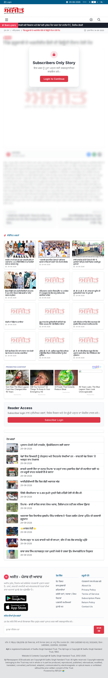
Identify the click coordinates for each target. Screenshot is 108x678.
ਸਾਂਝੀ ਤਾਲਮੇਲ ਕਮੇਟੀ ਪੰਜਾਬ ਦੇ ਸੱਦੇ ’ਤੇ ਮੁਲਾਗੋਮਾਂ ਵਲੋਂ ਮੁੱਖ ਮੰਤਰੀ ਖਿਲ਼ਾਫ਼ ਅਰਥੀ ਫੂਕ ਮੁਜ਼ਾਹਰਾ (87, 262)
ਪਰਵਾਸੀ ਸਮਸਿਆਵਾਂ (63, 602)
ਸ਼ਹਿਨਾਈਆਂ (60, 590)
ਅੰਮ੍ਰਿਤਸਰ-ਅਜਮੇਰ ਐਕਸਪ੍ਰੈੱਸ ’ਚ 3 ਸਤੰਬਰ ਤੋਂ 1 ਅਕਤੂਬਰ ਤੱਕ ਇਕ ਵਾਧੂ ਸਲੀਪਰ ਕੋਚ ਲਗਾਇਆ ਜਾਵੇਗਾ (53, 293)
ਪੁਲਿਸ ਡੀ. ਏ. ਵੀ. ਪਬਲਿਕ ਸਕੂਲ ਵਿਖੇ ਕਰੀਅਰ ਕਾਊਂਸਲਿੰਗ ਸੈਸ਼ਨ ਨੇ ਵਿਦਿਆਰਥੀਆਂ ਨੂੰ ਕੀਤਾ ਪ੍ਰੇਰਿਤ (53, 353)
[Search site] (99, 19)
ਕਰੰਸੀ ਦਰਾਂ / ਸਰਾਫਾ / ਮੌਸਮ (66, 594)
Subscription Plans (91, 598)
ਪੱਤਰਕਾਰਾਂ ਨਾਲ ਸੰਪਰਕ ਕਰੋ (91, 581)
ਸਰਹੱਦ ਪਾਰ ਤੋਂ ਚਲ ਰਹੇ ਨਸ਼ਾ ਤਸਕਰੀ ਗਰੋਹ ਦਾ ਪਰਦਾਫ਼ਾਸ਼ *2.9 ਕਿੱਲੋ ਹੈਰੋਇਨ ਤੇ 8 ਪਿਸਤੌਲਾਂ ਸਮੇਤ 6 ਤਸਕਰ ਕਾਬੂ (19, 262)
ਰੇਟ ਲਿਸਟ (59, 581)
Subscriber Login (54, 420)
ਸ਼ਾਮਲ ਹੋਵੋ (99, 629)
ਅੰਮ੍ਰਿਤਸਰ (16, 30)
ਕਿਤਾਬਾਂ (58, 598)
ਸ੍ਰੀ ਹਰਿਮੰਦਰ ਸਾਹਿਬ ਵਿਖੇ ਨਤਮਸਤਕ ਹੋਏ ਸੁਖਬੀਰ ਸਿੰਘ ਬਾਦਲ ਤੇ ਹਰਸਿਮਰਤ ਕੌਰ (86, 323)
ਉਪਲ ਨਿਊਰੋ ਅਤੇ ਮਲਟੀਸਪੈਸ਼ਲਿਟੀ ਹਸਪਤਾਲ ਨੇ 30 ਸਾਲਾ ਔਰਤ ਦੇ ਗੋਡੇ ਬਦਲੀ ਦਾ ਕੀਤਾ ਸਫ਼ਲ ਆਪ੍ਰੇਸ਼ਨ (19, 293)
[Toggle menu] (6, 20)
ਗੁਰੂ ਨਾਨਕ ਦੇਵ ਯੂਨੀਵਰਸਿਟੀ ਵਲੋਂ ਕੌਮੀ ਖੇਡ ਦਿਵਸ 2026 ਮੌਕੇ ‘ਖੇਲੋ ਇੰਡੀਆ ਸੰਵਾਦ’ (52, 323)
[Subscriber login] (91, 19)
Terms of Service (90, 594)
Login (9, 2)
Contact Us (87, 606)
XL (101, 2)
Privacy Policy (89, 590)
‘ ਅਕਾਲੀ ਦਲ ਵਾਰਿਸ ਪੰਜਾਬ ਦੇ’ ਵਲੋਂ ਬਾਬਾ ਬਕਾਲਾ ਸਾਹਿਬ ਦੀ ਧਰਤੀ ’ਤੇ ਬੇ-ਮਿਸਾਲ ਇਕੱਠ (53, 261)
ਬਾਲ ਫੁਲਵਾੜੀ (61, 585)
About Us (86, 585)
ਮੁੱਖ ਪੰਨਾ (6, 30)
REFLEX (58, 671)
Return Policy (88, 602)
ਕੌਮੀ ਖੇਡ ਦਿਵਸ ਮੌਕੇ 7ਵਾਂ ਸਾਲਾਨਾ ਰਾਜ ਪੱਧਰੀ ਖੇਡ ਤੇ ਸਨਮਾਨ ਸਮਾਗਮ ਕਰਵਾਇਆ (19, 352)
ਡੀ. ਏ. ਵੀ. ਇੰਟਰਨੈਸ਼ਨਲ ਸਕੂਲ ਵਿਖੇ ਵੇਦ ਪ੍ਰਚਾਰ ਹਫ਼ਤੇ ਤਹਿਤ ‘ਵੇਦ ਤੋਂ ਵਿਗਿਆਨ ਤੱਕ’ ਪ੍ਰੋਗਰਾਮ (86, 353)
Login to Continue (54, 78)
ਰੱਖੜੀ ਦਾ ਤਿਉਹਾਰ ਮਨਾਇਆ (14, 322)
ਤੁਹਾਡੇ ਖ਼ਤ (59, 606)
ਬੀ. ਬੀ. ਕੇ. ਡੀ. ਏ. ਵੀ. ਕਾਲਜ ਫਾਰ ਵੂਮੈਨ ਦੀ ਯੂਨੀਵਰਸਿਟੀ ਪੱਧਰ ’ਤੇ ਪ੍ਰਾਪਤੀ (86, 292)
